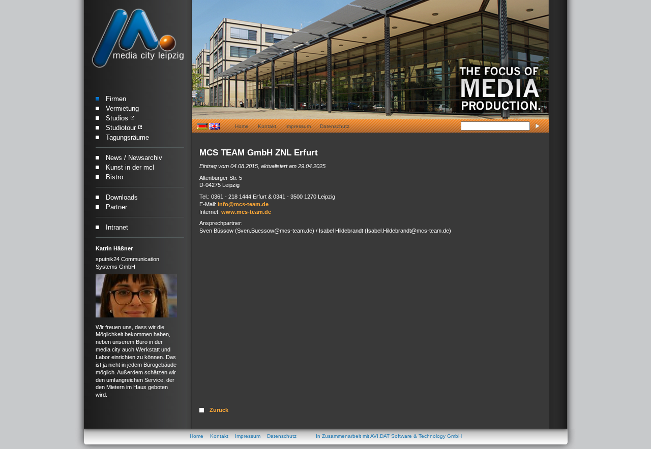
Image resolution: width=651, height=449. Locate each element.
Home (242, 126)
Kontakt (267, 126)
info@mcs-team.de (243, 204)
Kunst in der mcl (130, 167)
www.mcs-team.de (246, 212)
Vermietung (122, 108)
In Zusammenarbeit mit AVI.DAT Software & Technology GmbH (389, 436)
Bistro (114, 177)
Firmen (116, 99)
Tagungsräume (127, 137)
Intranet (117, 227)
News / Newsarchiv (134, 158)
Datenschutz (334, 126)
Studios (117, 118)
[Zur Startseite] (138, 39)
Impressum (298, 126)
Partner (116, 207)
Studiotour (121, 128)
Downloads (122, 197)
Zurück (219, 410)
